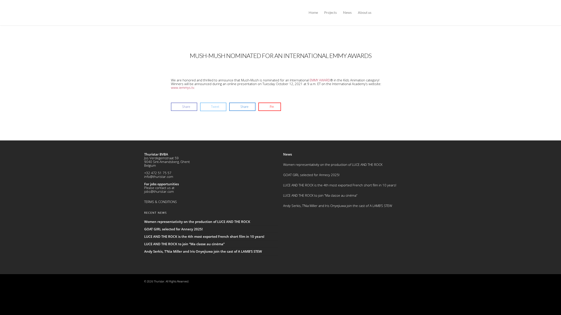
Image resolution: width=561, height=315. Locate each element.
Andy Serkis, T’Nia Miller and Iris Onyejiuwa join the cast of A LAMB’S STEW (337, 205)
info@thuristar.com (158, 176)
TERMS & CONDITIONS (160, 202)
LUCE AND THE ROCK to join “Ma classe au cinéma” (320, 195)
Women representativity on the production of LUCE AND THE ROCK (332, 164)
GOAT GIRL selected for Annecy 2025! (311, 175)
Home (313, 12)
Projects (330, 12)
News (347, 12)
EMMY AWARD (320, 80)
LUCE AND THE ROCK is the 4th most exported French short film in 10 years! (339, 185)
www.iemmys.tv (182, 87)
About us (364, 12)
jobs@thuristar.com (159, 191)
